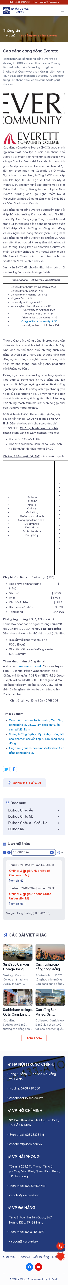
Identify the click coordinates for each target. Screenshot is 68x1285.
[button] (62, 10)
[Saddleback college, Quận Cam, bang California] (17, 1010)
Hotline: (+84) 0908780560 (19, 2)
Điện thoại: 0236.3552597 (26, 1232)
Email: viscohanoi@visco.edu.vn (46, 2)
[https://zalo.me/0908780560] (60, 1256)
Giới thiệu (9, 1257)
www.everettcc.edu (29, 666)
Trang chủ (9, 35)
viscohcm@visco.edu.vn (25, 1144)
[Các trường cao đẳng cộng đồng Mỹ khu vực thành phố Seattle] (50, 965)
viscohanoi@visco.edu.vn (26, 1098)
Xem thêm (34, 1038)
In (62, 852)
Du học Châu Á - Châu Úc (27, 823)
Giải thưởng (41, 1257)
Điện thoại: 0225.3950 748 (27, 1186)
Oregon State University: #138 (39, 321)
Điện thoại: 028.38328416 (26, 1135)
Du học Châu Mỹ (20, 816)
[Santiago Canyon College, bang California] (17, 965)
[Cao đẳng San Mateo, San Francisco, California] (50, 1010)
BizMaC (53, 1279)
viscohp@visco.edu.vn (24, 1195)
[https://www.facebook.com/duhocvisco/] (29, 1267)
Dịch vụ (24, 1257)
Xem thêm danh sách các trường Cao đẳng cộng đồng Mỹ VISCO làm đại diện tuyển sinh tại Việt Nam (36, 725)
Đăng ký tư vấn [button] (27, 783)
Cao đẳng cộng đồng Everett (38, 35)
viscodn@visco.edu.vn (24, 1241)
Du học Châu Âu (20, 810)
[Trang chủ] (16, 10)
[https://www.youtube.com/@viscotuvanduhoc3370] (38, 1267)
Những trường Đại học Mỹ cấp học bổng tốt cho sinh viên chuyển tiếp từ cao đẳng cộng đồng (36, 739)
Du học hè (16, 829)
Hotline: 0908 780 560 (24, 1088)
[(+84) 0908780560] (60, 1246)
